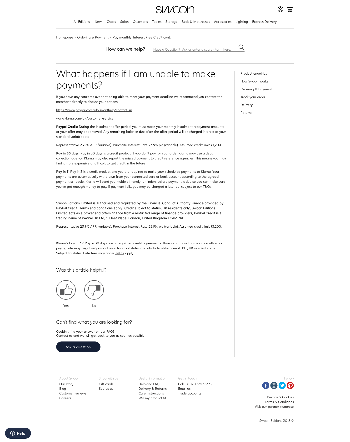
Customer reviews (72, 393)
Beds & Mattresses (196, 21)
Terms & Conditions (279, 402)
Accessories (222, 21)
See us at (106, 388)
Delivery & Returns (153, 388)
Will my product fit (152, 398)
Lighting (241, 21)
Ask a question (78, 347)
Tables (156, 21)
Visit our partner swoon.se (274, 406)
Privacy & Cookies (280, 397)
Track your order (252, 97)
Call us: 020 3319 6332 (195, 384)
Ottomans (140, 21)
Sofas (124, 21)
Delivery (246, 105)
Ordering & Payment (93, 37)
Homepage (64, 37)
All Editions (82, 21)
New (98, 21)
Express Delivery (264, 21)
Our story (66, 384)
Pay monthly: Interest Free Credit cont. (142, 37)
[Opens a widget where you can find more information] (18, 434)
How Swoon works (254, 81)
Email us (184, 388)
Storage (171, 21)
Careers (65, 398)
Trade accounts (189, 393)
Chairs (111, 21)
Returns (246, 112)
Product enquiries (253, 73)
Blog (62, 388)
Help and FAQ (149, 384)
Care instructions (151, 393)
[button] (66, 290)
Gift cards (106, 384)
